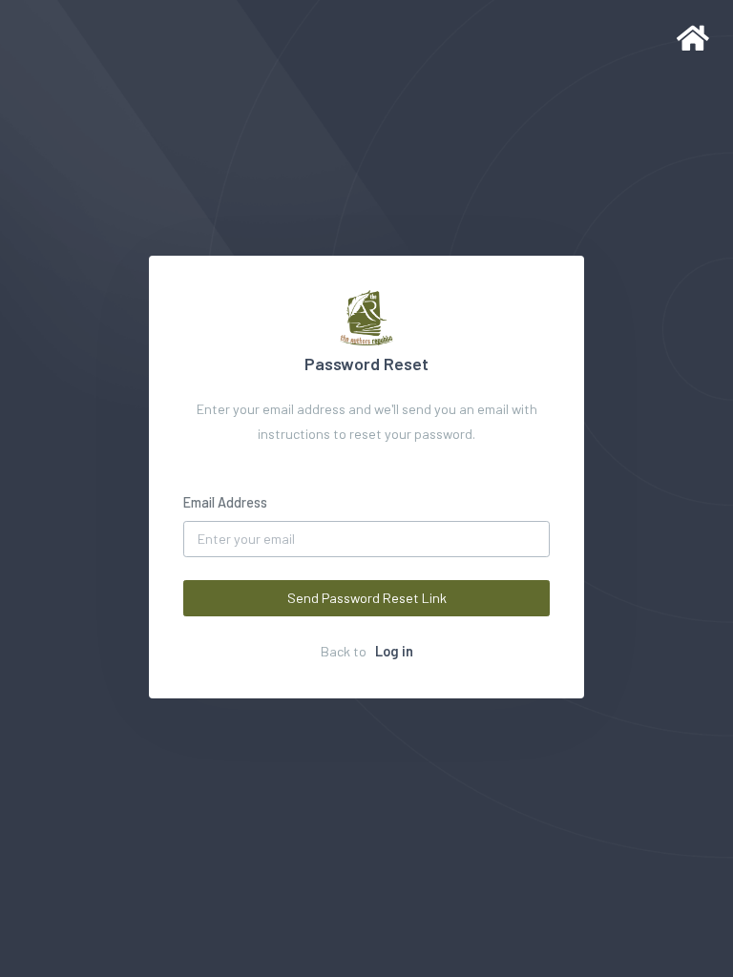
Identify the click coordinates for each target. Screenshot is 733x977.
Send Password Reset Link (367, 598)
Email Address (225, 502)
